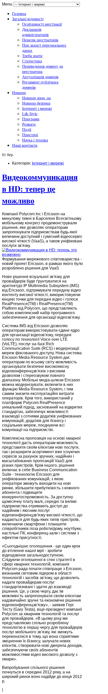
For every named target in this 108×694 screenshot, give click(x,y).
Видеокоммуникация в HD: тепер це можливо (40, 188)
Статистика (32, 60)
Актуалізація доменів (40, 76)
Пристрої (30, 134)
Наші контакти (24, 145)
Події (26, 129)
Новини (19, 92)
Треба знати (32, 55)
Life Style (29, 113)
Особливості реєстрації (42, 24)
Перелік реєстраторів (40, 39)
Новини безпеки (36, 103)
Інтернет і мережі (37, 108)
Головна (19, 13)
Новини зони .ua (36, 97)
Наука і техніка (35, 140)
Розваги (29, 124)
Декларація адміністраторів (35, 32)
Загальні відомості (27, 18)
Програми (30, 118)
